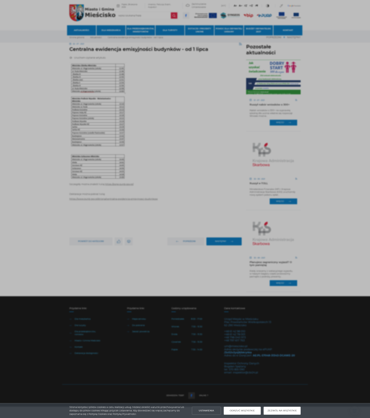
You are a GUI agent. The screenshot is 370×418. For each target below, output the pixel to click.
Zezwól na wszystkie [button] (282, 410)
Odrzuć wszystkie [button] (242, 410)
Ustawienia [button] (206, 410)
